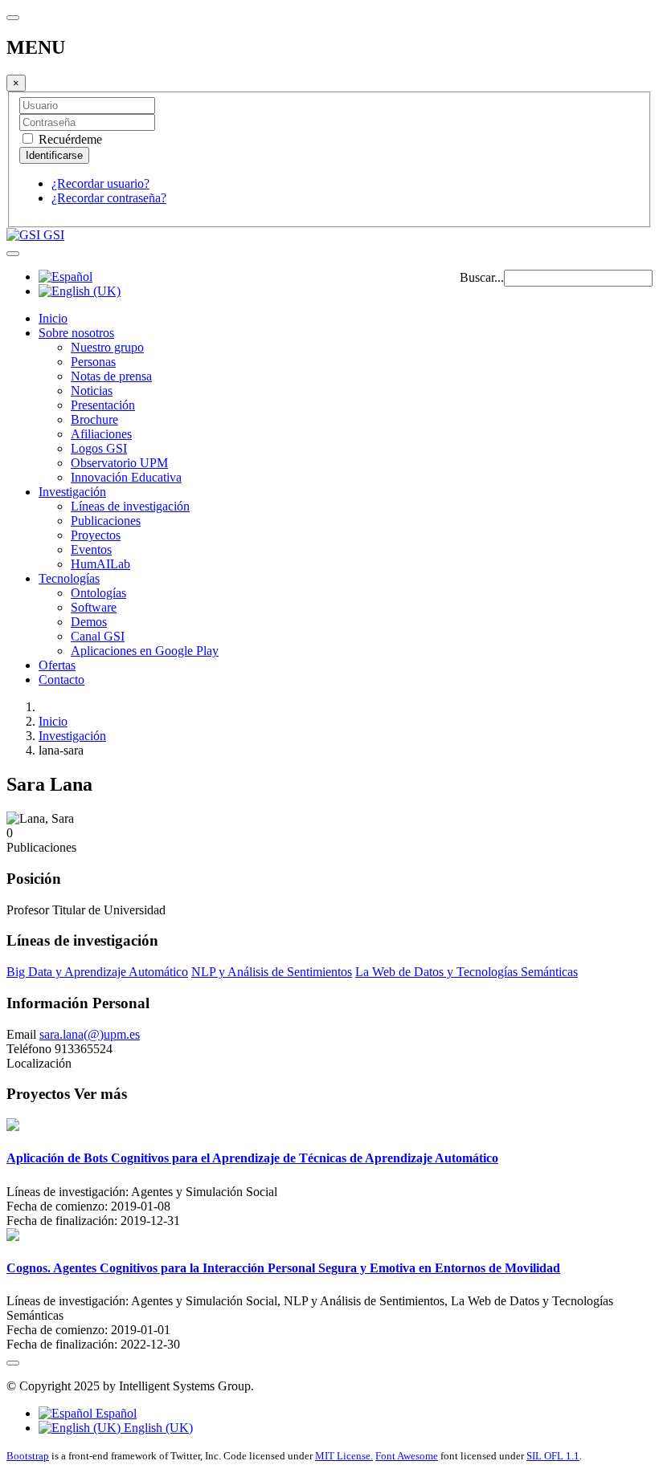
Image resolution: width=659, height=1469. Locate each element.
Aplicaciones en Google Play (145, 650)
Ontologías (98, 593)
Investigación (72, 491)
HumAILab (100, 564)
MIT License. (344, 1456)
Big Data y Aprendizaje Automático (97, 972)
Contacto (61, 679)
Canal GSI (98, 636)
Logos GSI (99, 448)
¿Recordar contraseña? (108, 198)
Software (94, 607)
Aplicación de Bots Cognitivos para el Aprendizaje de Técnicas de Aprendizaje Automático (252, 1158)
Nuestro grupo (107, 347)
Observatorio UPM (119, 463)
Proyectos (96, 535)
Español (114, 1413)
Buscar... (482, 277)
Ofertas (57, 665)
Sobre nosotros (76, 333)
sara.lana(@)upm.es (89, 1034)
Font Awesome (406, 1456)
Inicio (53, 318)
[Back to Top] (12, 1363)
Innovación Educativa (126, 477)
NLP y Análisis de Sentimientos (271, 972)
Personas (93, 361)
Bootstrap (27, 1456)
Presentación (103, 405)
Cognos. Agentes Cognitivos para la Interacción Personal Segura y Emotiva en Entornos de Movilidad (283, 1268)
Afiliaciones (101, 434)
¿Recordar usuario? (100, 183)
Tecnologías (69, 578)
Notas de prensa (111, 376)
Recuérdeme (68, 139)
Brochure (94, 419)
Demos (89, 622)
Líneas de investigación (130, 506)
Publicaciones (106, 520)
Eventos (91, 549)
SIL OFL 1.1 (552, 1456)
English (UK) (157, 1427)
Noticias (92, 390)
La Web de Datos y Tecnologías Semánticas (466, 972)
